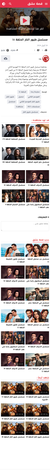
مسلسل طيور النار (30, 112)
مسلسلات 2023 (34, 106)
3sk (40, 59)
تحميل (21, 96)
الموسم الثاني (34, 96)
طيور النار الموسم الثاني (30, 101)
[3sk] (45, 61)
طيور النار (10, 96)
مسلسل (12, 101)
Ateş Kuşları (35, 91)
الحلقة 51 (22, 91)
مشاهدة (19, 106)
